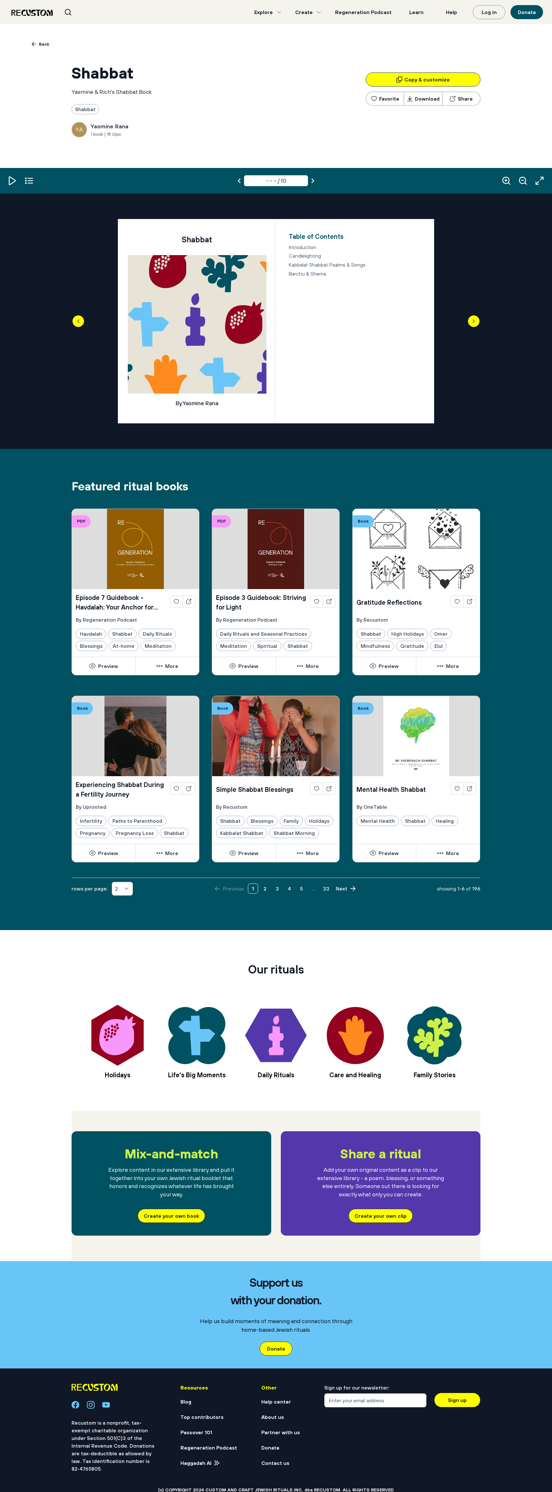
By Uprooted (91, 807)
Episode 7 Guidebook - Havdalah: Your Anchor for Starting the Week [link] (114, 603)
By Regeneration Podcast (106, 620)
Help (451, 12)
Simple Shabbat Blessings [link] (254, 789)
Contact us (275, 1463)
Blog (185, 1402)
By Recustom (372, 620)
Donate (527, 12)
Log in (489, 12)
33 (326, 888)
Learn (416, 12)
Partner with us (280, 1432)
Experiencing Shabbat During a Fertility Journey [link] (120, 789)
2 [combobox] (116, 888)
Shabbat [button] (85, 109)
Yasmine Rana (109, 126)
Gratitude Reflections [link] (389, 602)
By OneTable (371, 807)
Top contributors (202, 1417)
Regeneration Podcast (363, 12)
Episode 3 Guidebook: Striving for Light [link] (261, 602)
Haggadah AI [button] (195, 1463)
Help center (276, 1402)
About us (272, 1417)
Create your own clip (381, 1216)
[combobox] (75, 12)
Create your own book (171, 1216)
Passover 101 (196, 1432)
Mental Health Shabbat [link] (391, 789)
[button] (12, 181)
